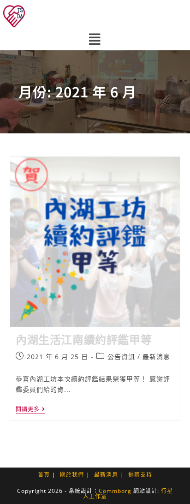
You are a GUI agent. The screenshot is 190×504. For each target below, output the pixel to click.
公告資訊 (121, 356)
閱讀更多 (30, 409)
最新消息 (156, 356)
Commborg (115, 491)
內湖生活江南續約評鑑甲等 (84, 339)
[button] (95, 39)
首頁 (44, 475)
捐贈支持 (140, 475)
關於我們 (72, 475)
